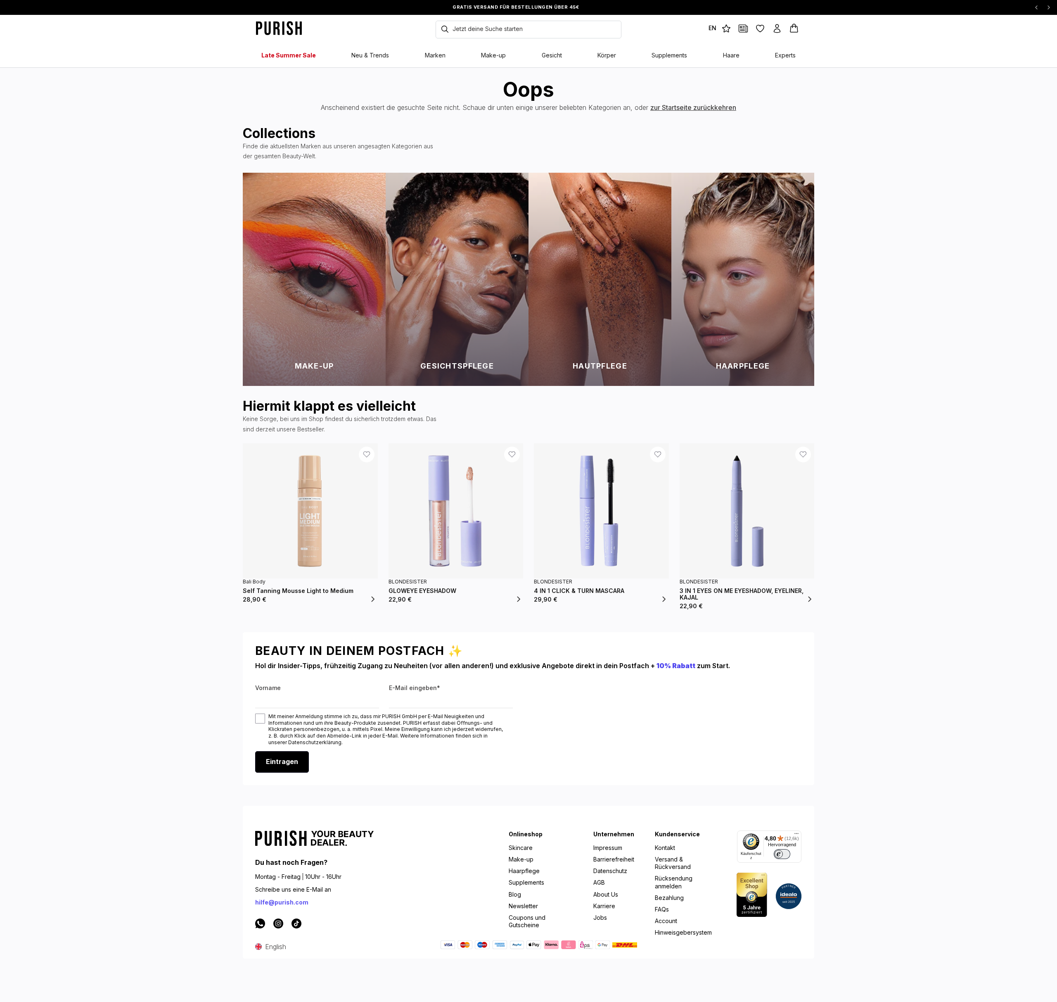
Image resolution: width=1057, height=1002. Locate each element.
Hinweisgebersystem (683, 932)
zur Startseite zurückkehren (693, 107)
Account (666, 920)
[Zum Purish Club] (727, 28)
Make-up (521, 859)
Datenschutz (610, 870)
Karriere (604, 905)
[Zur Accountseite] (778, 28)
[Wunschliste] (761, 28)
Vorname (268, 687)
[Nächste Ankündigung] (1049, 7)
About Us (605, 894)
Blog (515, 894)
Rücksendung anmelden (673, 882)
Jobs (600, 917)
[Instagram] (278, 923)
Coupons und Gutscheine (527, 921)
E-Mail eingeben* (414, 687)
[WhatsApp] (260, 923)
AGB (599, 882)
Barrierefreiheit (613, 859)
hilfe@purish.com (281, 902)
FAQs (662, 909)
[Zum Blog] (744, 28)
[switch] (782, 854)
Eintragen (282, 761)
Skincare (521, 847)
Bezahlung (669, 897)
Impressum (607, 847)
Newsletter (523, 905)
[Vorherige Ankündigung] (1036, 7)
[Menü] (796, 835)
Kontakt (665, 847)
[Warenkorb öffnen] (795, 28)
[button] (712, 28)
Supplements (526, 882)
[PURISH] (297, 28)
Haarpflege (524, 870)
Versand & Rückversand (673, 863)
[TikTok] (296, 923)
